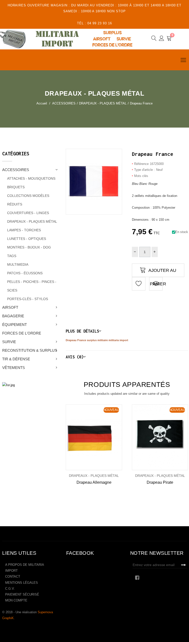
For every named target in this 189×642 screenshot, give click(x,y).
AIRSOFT (10, 307)
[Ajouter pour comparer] (156, 284)
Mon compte (16, 600)
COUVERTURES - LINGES (28, 213)
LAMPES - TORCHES (24, 230)
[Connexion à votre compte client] (161, 39)
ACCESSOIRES (15, 170)
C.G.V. (10, 588)
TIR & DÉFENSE (16, 359)
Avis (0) (74, 356)
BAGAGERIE (13, 316)
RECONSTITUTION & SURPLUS (29, 350)
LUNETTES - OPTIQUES (26, 239)
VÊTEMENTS (13, 367)
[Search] (154, 39)
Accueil (41, 103)
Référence (141, 164)
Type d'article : (144, 170)
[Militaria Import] (70, 39)
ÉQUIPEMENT (14, 324)
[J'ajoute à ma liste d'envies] (138, 284)
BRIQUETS (16, 187)
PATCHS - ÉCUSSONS (25, 273)
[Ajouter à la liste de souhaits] (77, 437)
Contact (12, 576)
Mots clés (141, 176)
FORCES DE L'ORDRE (21, 333)
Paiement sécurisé (22, 594)
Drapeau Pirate (160, 482)
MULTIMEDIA (17, 264)
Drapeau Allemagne (94, 482)
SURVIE (9, 342)
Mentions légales (21, 582)
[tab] (127, 331)
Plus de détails (82, 331)
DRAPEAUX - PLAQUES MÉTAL (32, 221)
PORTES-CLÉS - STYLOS (27, 299)
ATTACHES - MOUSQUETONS (31, 178)
